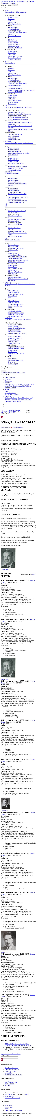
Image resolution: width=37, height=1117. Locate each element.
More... (10, 131)
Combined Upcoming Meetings (17, 166)
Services (13, 399)
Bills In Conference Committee (17, 200)
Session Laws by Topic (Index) (17, 256)
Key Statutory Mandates (23, 399)
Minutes (10, 34)
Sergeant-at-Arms (13, 46)
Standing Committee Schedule (17, 32)
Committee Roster (13, 29)
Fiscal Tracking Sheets (15, 216)
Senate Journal (12, 95)
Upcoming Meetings (14, 31)
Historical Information (11, 1068)
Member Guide (12, 341)
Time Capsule (13, 386)
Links (6, 391)
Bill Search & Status (14, 228)
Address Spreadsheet (14, 59)
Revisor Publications (14, 331)
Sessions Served (5, 427)
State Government (17, 384)
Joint (6, 105)
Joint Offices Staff (13, 136)
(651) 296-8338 (9, 1094)
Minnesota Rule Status (15, 272)
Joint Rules (11, 54)
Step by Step (8, 394)
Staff (9, 20)
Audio (17, 290)
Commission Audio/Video (16, 316)
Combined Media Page (15, 311)
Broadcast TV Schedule (15, 168)
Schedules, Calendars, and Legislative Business (19, 143)
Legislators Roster (13, 340)
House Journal (12, 51)
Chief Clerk (11, 39)
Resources (16, 394)
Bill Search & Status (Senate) (17, 219)
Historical (7, 382)
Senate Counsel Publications (16, 328)
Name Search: (5, 1055)
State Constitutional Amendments (18, 279)
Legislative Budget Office (16, 112)
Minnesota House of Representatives (15, 12)
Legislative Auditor (14, 330)
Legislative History (10, 393)
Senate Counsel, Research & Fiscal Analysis (21, 90)
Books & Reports (10, 377)
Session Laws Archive (15, 258)
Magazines (8, 379)
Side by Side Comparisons (16, 202)
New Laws (11, 362)
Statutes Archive (13, 250)
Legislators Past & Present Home (10, 1054)
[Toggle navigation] (1, 7)
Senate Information (14, 343)
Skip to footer (30, 1)
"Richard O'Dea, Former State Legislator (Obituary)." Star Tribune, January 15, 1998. (18, 1044)
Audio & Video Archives (15, 294)
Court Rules (12, 280)
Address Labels (13, 102)
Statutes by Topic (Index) (15, 248)
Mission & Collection (11, 398)
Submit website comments (12, 1098)
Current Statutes (13, 246)
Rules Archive (12, 270)
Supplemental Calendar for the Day (19, 153)
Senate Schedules (13, 158)
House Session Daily (14, 336)
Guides (7, 389)
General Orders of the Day (16, 163)
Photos (10, 297)
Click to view (5, 569)
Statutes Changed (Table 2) (16, 262)
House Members (13, 17)
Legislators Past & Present (16, 348)
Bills (6, 204)
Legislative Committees (12, 173)
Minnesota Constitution (15, 277)
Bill (17, 214)
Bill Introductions (13, 212)
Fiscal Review (12, 358)
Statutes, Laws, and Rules (12, 240)
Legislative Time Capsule (16, 353)
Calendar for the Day (14, 151)
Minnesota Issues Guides (15, 360)
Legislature (8, 384)
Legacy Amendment (14, 139)
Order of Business (13, 149)
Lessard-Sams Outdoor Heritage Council (20, 129)
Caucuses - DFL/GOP (15, 48)
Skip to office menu (19, 1)
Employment (12, 22)
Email (27, 1094)
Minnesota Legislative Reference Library (13, 372)
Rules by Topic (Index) (15, 268)
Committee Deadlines (14, 36)
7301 (33, 574)
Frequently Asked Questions (13, 1074)
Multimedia (8, 282)
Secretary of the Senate (15, 88)
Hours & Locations (23, 398)
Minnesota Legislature (9, 3)
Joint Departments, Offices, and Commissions (18, 107)
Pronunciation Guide (14, 58)
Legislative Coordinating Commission (19, 114)
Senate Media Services (15, 306)
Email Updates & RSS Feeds (13, 1110)
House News (8, 1105)
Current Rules (12, 267)
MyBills (10, 229)
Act (20, 214)
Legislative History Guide (16, 347)
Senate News (8, 1107)
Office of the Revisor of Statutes (18, 119)
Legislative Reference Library (17, 115)
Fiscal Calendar (13, 155)
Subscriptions (12, 104)
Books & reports (13, 364)
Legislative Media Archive (16, 313)
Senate (7, 61)
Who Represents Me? (14, 24)
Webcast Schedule (13, 292)
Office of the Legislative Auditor (18, 117)
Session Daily (12, 296)
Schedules (8, 141)
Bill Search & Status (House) (17, 211)
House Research (13, 42)
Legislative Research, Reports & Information (18, 319)
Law (6, 238)
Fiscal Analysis (12, 41)
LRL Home (2, 411)
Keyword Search (13, 245)
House (6, 10)
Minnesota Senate (10, 63)
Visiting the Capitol (10, 1071)
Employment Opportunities (13, 401)
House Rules (12, 53)
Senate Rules (12, 97)
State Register (12, 273)
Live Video (11, 290)
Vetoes (10, 234)
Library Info (8, 396)
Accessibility (12, 138)
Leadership (11, 19)
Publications (8, 318)
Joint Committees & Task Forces (18, 197)
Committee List (13, 27)
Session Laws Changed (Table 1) (18, 260)
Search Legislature (6, 5)
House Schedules (13, 148)
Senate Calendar (13, 161)
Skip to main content (7, 1)
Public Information (14, 44)
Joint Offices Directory (15, 134)
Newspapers (8, 381)
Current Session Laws (15, 236)
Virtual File (21, 386)
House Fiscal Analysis (15, 324)
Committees (8, 172)
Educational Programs (15, 56)
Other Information (18, 427)
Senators (10, 68)
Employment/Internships (12, 1069)
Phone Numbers (9, 1096)
